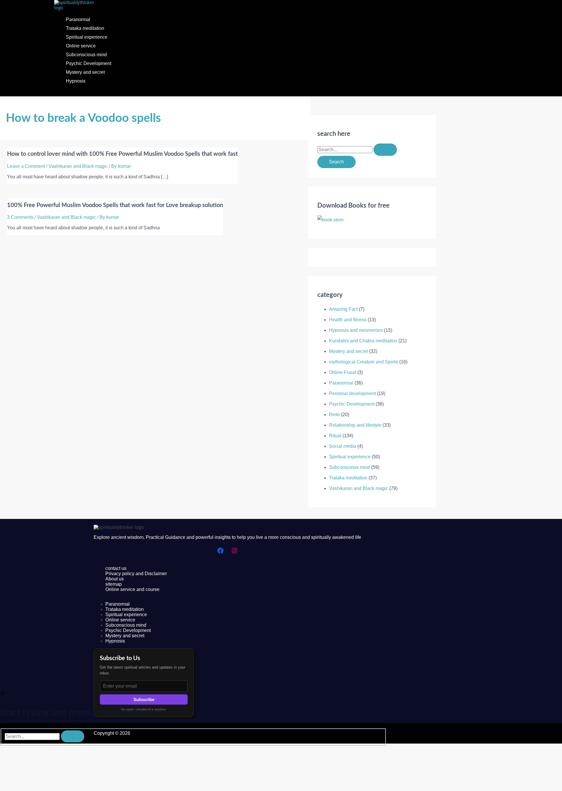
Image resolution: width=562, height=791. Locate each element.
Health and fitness (347, 319)
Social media (342, 446)
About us (114, 578)
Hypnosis (75, 80)
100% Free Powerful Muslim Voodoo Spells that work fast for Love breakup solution (115, 205)
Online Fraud (342, 372)
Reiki (334, 414)
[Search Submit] (385, 149)
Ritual (335, 435)
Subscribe (143, 699)
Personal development (352, 393)
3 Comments (20, 217)
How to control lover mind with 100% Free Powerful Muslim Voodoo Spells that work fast (122, 154)
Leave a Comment (26, 166)
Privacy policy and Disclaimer (136, 573)
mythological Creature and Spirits (363, 361)
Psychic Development (88, 63)
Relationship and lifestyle (355, 425)
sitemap (113, 584)
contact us (115, 568)
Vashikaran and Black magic (78, 166)
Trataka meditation (85, 28)
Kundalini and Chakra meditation (363, 340)
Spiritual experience (86, 37)
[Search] (72, 736)
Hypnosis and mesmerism (356, 330)
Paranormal (78, 19)
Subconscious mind (86, 54)
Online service (81, 45)
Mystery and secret (85, 72)
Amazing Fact (343, 309)
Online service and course (132, 589)
